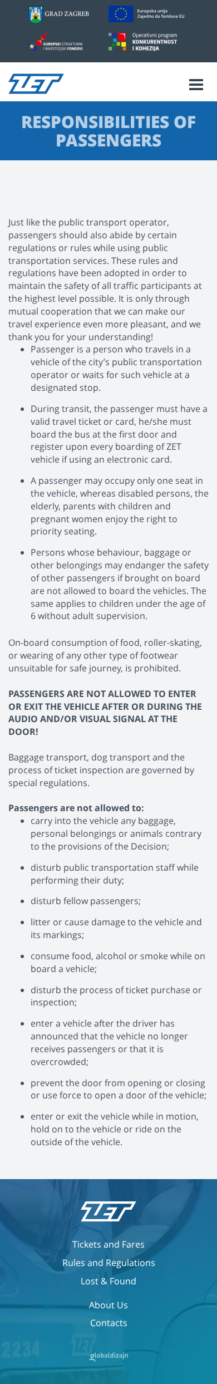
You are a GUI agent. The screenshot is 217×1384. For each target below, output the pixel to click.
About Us (108, 1305)
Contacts (108, 1323)
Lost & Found (108, 1281)
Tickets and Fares (108, 1244)
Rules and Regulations (108, 1263)
